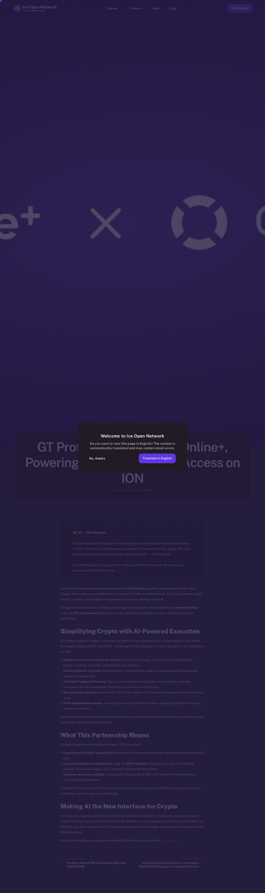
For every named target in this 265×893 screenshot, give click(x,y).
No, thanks (97, 458)
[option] (90, 889)
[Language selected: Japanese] (173, 889)
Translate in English (157, 458)
